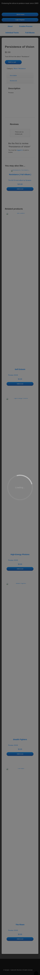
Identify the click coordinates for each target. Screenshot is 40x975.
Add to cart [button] (20, 189)
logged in (20, 150)
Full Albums (30, 33)
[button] (20, 112)
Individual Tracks (12, 33)
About (10, 26)
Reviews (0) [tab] (13, 80)
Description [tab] (13, 75)
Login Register (20, 20)
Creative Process (25, 26)
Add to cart (12, 62)
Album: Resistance (20, 68)
